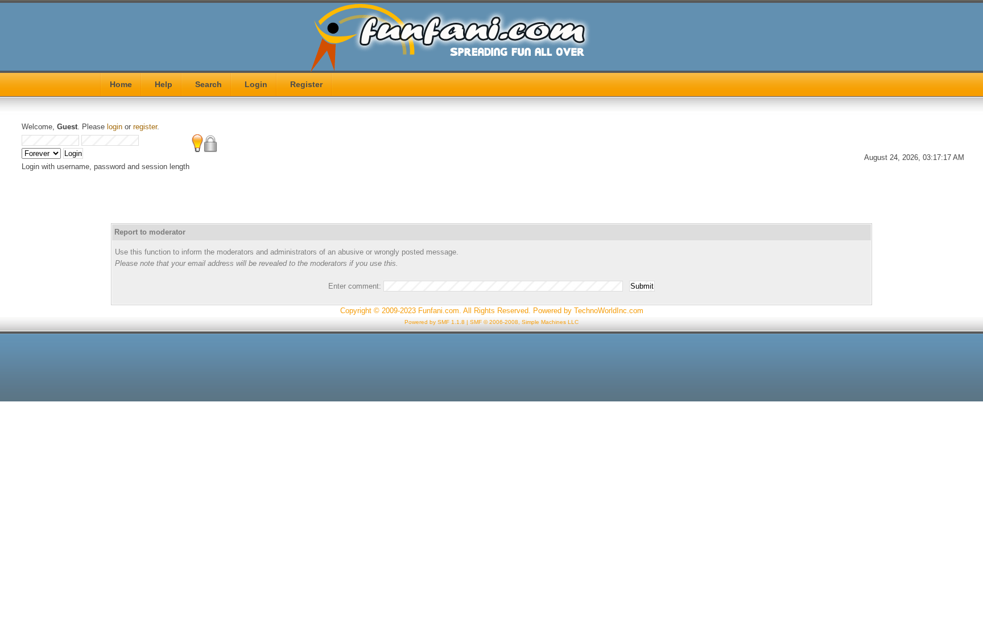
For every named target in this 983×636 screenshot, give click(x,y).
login (114, 126)
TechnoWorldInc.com (608, 310)
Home (121, 84)
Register (306, 84)
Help (163, 84)
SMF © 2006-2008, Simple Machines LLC (524, 322)
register (145, 126)
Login (256, 84)
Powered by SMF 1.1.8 (434, 322)
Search (208, 84)
